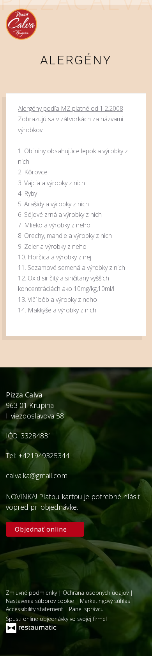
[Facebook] (15, 558)
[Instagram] (59, 558)
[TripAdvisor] (37, 558)
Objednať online (42, 529)
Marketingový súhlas (106, 601)
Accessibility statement (35, 609)
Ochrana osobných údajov (96, 592)
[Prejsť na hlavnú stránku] (21, 24)
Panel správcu (86, 609)
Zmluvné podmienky (32, 592)
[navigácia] (138, 24)
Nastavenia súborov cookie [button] (41, 601)
